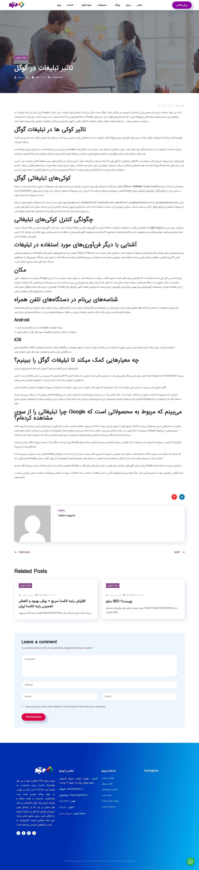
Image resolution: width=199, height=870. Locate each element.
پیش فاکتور (181, 5)
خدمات (70, 5)
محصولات (101, 5)
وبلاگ (117, 5)
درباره (128, 5)
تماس (139, 5)
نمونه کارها (86, 5)
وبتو (59, 5)
